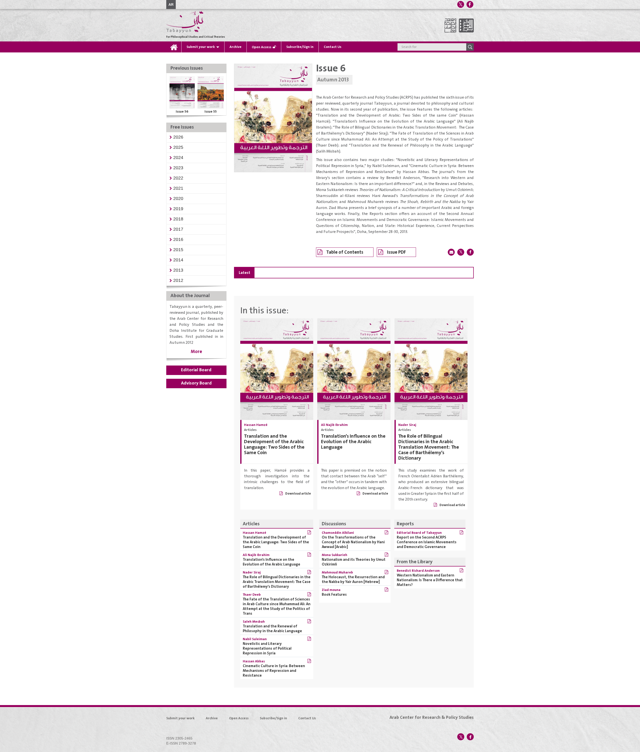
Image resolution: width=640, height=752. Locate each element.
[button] (178, 137)
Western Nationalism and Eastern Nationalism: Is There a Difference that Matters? (430, 580)
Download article (298, 493)
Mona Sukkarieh (334, 555)
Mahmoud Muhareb (337, 572)
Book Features (334, 594)
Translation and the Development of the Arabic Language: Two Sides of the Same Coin (274, 444)
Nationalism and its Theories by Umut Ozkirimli (354, 562)
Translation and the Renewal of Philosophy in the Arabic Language (272, 628)
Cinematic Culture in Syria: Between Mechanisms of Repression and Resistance (274, 671)
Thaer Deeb (252, 594)
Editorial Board (196, 370)
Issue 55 (210, 111)
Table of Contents (344, 252)
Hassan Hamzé (256, 425)
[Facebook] (470, 4)
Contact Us (332, 47)
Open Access (261, 47)
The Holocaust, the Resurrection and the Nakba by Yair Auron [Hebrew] (353, 579)
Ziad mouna (331, 590)
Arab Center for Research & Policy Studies (432, 717)
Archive (236, 47)
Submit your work (200, 47)
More (196, 352)
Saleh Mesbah (254, 621)
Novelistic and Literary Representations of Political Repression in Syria (267, 648)
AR (171, 4)
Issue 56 (182, 111)
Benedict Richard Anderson (418, 570)
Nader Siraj (407, 425)
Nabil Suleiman (255, 639)
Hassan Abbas (254, 661)
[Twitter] (460, 4)
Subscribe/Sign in (300, 47)
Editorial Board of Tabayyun (419, 533)
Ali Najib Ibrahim (334, 425)
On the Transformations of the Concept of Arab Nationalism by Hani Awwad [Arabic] (353, 542)
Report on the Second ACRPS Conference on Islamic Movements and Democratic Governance (426, 542)
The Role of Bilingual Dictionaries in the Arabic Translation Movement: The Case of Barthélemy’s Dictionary (428, 447)
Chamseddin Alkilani (338, 533)
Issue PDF (396, 252)
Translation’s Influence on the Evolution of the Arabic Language (353, 441)
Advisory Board (196, 383)
